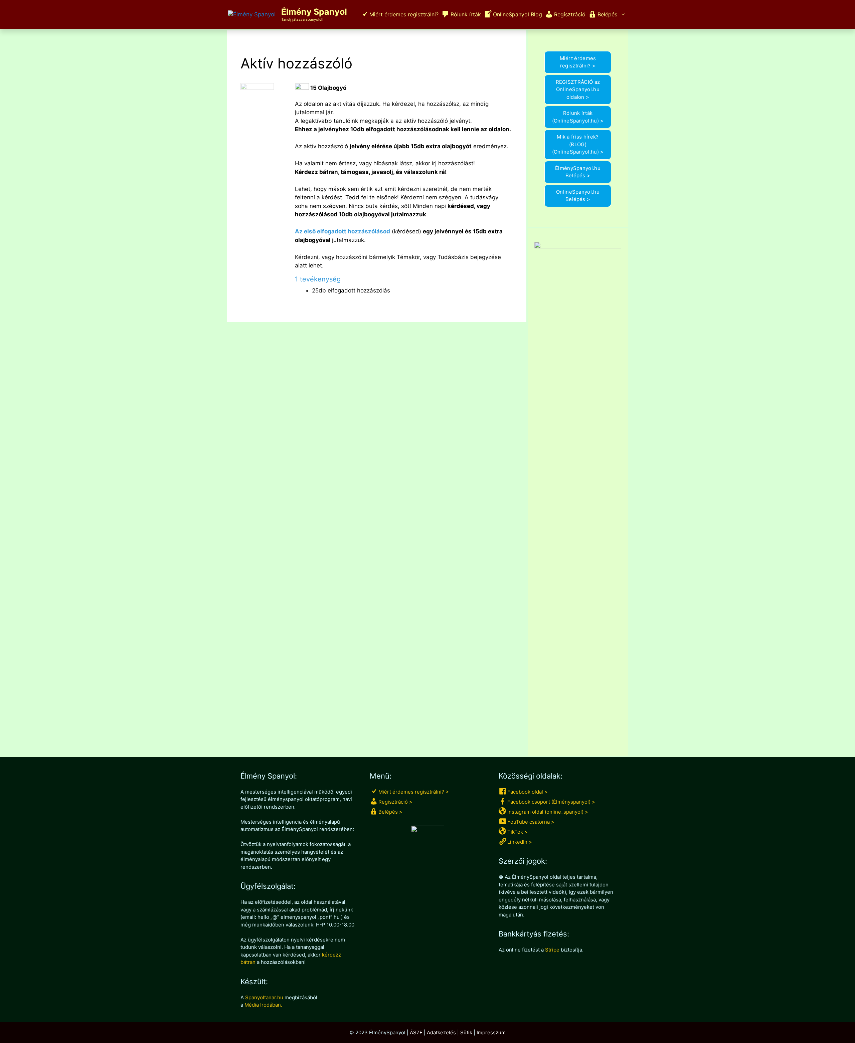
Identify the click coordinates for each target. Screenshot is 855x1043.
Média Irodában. (263, 1005)
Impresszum (491, 1032)
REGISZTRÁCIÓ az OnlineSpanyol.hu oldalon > (578, 89)
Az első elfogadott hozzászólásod (342, 231)
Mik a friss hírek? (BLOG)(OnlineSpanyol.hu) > (578, 144)
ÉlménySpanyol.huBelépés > (578, 172)
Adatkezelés (441, 1032)
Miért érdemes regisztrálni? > (578, 62)
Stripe (552, 950)
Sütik (466, 1032)
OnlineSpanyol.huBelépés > (578, 196)
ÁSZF (416, 1032)
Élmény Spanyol (314, 12)
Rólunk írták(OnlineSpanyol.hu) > (578, 117)
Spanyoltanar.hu (264, 997)
